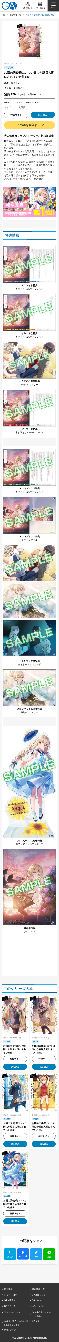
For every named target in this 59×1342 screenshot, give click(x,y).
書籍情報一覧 (38, 1289)
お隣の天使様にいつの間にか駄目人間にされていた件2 (43, 1049)
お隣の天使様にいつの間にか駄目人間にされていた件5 (14, 1204)
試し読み (42, 114)
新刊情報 (8, 1289)
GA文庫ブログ (39, 1295)
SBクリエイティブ (12, 1312)
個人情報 (35, 1321)
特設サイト (16, 114)
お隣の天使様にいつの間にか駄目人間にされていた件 (14, 1049)
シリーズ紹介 (10, 1295)
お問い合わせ (10, 1330)
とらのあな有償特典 (29, 381)
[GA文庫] (9, 6)
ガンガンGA (38, 1306)
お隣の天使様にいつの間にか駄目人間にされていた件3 (14, 1126)
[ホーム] (4, 15)
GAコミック (10, 1306)
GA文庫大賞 (10, 1300)
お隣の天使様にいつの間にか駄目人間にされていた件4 (43, 1126)
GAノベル (36, 1300)
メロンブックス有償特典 (29, 709)
